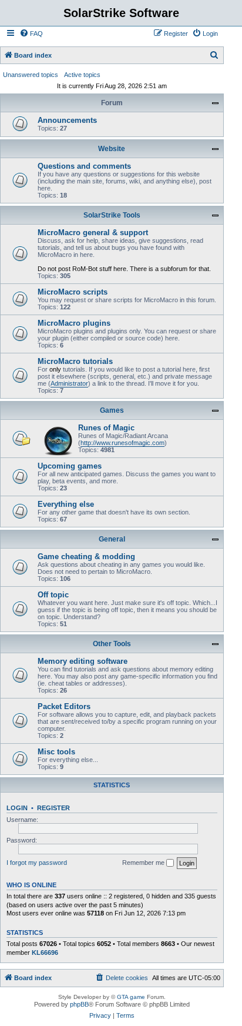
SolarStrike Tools (111, 215)
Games (112, 410)
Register (53, 807)
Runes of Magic (106, 427)
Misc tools (56, 751)
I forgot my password (36, 862)
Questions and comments (84, 166)
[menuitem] (31, 33)
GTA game (131, 997)
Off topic (53, 594)
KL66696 (45, 952)
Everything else (66, 504)
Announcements (67, 120)
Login (17, 807)
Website (111, 149)
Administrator (69, 383)
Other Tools (112, 644)
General (112, 539)
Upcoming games (70, 466)
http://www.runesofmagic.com (122, 442)
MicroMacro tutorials (75, 361)
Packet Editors (64, 706)
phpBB (79, 1004)
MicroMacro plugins (74, 323)
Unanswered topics (30, 74)
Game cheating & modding (86, 556)
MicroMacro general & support (93, 232)
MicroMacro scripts (72, 292)
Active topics (82, 74)
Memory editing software (82, 661)
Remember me (144, 862)
